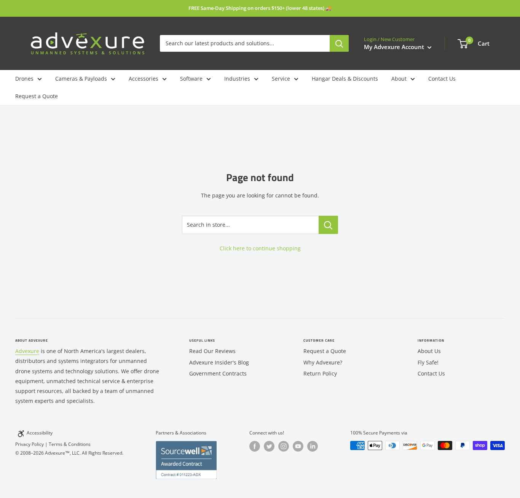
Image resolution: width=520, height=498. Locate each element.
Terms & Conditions (70, 444)
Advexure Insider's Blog (219, 362)
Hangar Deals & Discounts (345, 78)
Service (281, 78)
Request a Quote (36, 96)
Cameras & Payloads (81, 78)
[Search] (339, 43)
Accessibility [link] (40, 433)
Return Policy (320, 373)
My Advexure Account (395, 47)
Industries (237, 78)
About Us (429, 351)
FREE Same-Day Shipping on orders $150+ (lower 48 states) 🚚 (260, 8)
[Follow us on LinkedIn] (312, 446)
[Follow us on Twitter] (269, 446)
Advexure (27, 351)
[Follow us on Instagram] (283, 446)
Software (191, 78)
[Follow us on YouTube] (298, 446)
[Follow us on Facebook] (254, 446)
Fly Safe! (428, 362)
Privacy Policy (29, 444)
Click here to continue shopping (260, 248)
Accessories (143, 78)
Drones (24, 78)
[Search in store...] (328, 225)
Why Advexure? (322, 362)
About (399, 78)
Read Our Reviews (212, 351)
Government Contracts (218, 373)
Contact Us (442, 78)
